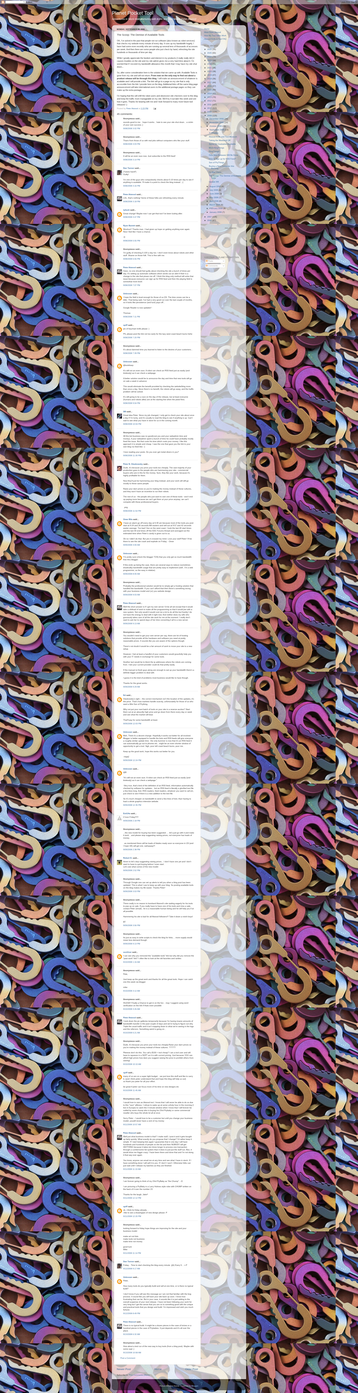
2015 (209, 90)
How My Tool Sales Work (215, 36)
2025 (209, 53)
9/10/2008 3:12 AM (131, 991)
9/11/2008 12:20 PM (132, 1216)
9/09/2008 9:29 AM (131, 687)
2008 (209, 116)
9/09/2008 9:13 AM (131, 624)
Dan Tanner (128, 168)
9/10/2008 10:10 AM (132, 1064)
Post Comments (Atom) (139, 1375)
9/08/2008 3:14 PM (131, 160)
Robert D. (127, 858)
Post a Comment (127, 1358)
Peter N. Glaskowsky (133, 464)
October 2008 (215, 126)
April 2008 (214, 201)
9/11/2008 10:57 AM (132, 1124)
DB (124, 412)
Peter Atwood (129, 194)
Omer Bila (127, 519)
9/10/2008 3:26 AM (131, 1009)
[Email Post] (155, 108)
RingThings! (214, 151)
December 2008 (216, 119)
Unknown (127, 294)
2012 (209, 101)
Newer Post (124, 1369)
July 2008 (214, 190)
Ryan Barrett (129, 226)
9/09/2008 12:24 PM (132, 760)
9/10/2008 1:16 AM (131, 962)
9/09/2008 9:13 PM (131, 944)
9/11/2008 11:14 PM (132, 1253)
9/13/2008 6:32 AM (131, 1334)
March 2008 (215, 205)
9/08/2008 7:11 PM (131, 317)
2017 (209, 82)
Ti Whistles (213, 133)
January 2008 (215, 212)
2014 (209, 93)
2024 (209, 57)
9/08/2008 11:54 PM (132, 511)
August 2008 (215, 186)
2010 (209, 108)
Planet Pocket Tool (132, 13)
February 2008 (216, 208)
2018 (209, 79)
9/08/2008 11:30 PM (132, 455)
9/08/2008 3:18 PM (131, 202)
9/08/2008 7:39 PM (131, 353)
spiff (125, 325)
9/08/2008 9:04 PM (131, 403)
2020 (209, 71)
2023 (209, 60)
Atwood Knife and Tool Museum (223, 137)
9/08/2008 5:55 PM (131, 241)
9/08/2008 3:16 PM (131, 186)
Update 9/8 (214, 182)
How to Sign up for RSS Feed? (222, 159)
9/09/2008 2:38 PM (131, 850)
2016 (209, 86)
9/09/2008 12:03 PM (132, 724)
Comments (213, 266)
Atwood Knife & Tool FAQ (215, 39)
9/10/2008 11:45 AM (132, 1090)
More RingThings (216, 148)
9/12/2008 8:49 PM (131, 1313)
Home (158, 1369)
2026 (209, 49)
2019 (209, 75)
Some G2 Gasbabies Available (222, 144)
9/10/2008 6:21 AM (131, 1033)
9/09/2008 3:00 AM (131, 545)
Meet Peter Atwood (212, 32)
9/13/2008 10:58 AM (132, 1353)
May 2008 (214, 197)
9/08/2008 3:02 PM (131, 128)
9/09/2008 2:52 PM (131, 870)
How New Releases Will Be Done (223, 155)
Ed (124, 695)
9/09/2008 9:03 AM (131, 595)
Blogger (194, 1386)
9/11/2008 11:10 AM (132, 1169)
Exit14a (126, 813)
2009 (209, 112)
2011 (209, 105)
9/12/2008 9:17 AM (131, 1269)
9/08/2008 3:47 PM (131, 217)
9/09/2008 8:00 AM (131, 574)
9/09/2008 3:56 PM (131, 925)
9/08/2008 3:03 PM (131, 144)
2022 (209, 64)
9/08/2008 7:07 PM (131, 285)
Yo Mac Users (215, 172)
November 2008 (216, 122)
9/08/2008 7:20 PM (131, 338)
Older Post (191, 1369)
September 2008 (217, 130)
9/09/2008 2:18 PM (131, 821)
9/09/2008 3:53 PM (131, 891)
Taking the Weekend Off (219, 140)
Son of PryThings (216, 162)
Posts (210, 261)
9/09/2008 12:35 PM (132, 805)
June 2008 (214, 194)
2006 (209, 220)
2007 (209, 217)
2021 (209, 68)
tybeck (126, 210)
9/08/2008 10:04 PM (132, 424)
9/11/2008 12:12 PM (132, 1198)
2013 (209, 97)
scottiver (127, 952)
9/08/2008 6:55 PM (131, 259)
